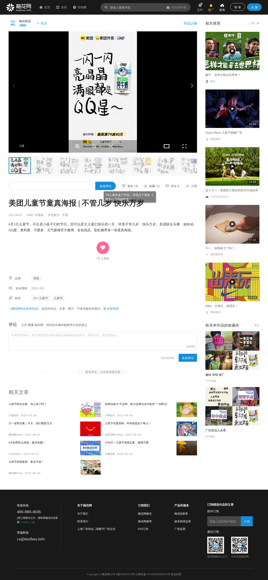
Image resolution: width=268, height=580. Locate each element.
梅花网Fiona (16, 473)
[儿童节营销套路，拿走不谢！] (90, 467)
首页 (47, 7)
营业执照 (176, 574)
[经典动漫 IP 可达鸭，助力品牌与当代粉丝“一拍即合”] (187, 409)
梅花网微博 (145, 521)
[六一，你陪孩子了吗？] (232, 224)
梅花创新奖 (181, 513)
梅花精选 (25, 21)
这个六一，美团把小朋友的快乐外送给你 (231, 190)
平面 (65, 215)
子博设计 (110, 415)
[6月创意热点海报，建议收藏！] (90, 448)
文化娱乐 (53, 215)
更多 (256, 325)
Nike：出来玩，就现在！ (221, 306)
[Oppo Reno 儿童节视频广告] (232, 108)
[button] (192, 85)
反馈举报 (113, 308)
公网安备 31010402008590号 (152, 574)
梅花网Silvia (16, 434)
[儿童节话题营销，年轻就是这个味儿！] (187, 429)
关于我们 (82, 513)
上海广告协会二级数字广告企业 (96, 528)
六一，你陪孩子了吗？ (220, 248)
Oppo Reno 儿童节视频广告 (223, 132)
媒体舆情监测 (182, 521)
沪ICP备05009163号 (123, 574)
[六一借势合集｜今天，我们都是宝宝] (90, 429)
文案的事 (110, 453)
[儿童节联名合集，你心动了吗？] (90, 409)
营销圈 (82, 7)
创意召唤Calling (114, 434)
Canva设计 (15, 453)
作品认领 (190, 23)
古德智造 (14, 415)
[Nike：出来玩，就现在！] (232, 281)
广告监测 (179, 528)
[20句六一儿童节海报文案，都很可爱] (187, 448)
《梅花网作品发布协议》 (25, 308)
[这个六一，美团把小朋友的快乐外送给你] (232, 166)
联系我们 (82, 521)
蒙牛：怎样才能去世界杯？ (223, 75)
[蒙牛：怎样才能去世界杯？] (232, 50)
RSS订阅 (143, 528)
